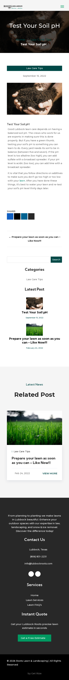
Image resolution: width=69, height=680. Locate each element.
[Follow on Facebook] (31, 574)
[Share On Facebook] (10, 216)
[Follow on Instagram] (38, 574)
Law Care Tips (40, 39)
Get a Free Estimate (33, 637)
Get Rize (36, 673)
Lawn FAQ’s (34, 605)
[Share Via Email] (31, 216)
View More (50, 473)
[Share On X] (17, 216)
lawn (22, 180)
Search (56, 259)
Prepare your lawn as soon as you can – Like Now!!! (34, 340)
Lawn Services (34, 600)
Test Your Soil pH (34, 312)
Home (20, 39)
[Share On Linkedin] (24, 216)
